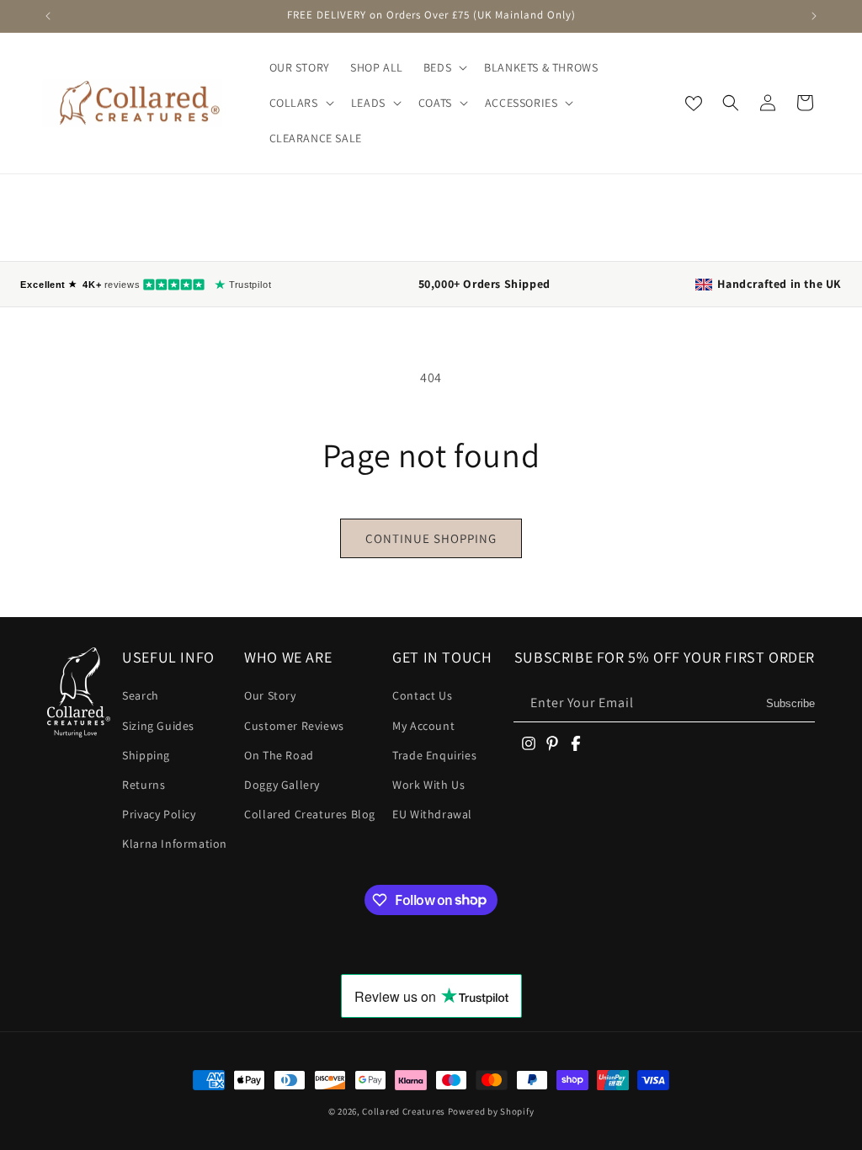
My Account (423, 725)
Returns (143, 784)
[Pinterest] (552, 743)
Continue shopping (431, 538)
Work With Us (428, 784)
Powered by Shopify (491, 1111)
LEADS (368, 102)
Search (140, 695)
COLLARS (293, 102)
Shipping (146, 755)
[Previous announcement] (48, 16)
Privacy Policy (158, 814)
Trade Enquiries (434, 755)
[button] (443, 67)
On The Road (279, 755)
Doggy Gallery (282, 784)
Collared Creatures (404, 1111)
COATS (435, 102)
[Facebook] (575, 743)
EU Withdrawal (432, 814)
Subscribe (790, 703)
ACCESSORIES (521, 102)
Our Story (269, 695)
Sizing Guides (158, 725)
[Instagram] (528, 743)
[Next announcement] (814, 16)
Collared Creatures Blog (309, 814)
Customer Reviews (294, 725)
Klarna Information (174, 843)
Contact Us (422, 695)
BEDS (437, 67)
